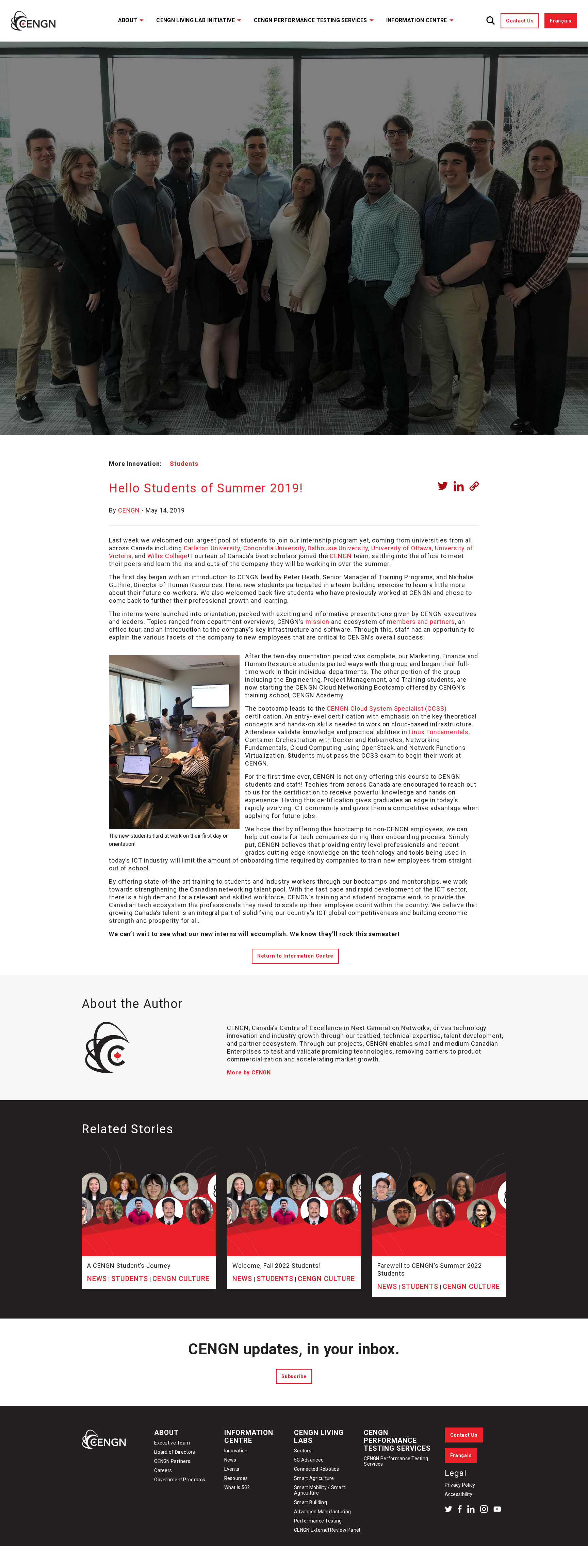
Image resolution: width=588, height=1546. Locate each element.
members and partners (421, 621)
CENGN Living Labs (319, 1437)
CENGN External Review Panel (327, 1530)
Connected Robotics (316, 1469)
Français (561, 20)
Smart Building (310, 1502)
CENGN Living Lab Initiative (195, 20)
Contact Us (520, 20)
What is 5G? (237, 1487)
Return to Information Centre (295, 956)
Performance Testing (318, 1521)
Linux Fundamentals (438, 732)
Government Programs (179, 1479)
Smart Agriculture (314, 1478)
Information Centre (416, 20)
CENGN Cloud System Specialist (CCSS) (386, 708)
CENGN (129, 510)
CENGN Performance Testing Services (310, 20)
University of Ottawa (401, 548)
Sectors (302, 1450)
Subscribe (293, 1376)
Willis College (167, 555)
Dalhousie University (338, 548)
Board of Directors (174, 1452)
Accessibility (459, 1494)
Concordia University (274, 548)
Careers (163, 1470)
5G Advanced (309, 1460)
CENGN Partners (172, 1461)
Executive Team (172, 1443)
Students (184, 463)
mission (317, 621)
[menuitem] (126, 20)
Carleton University (212, 548)
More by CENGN (249, 1072)
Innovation (236, 1450)
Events (232, 1469)
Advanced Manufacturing (322, 1511)
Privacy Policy (460, 1485)
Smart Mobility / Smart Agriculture (319, 1490)
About (127, 20)
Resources (236, 1478)
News (230, 1460)
